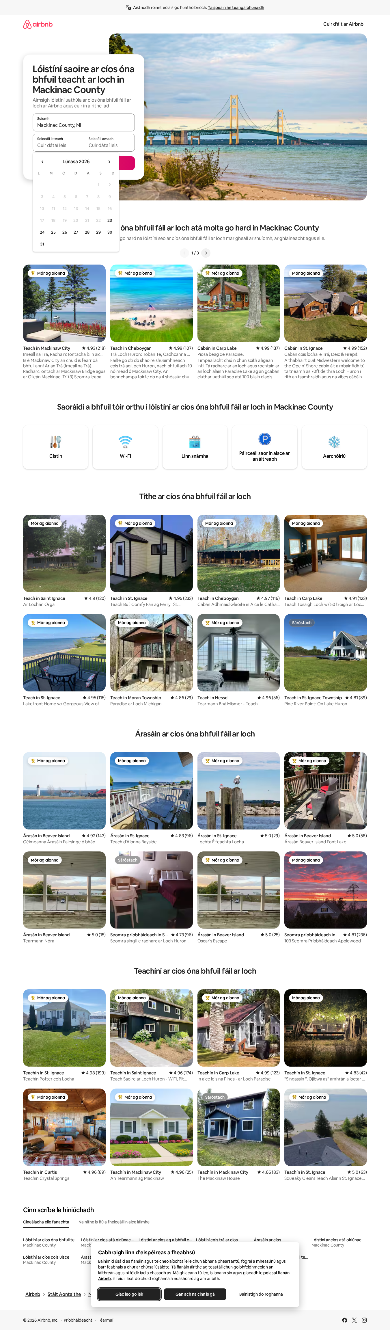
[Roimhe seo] (184, 253)
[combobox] (83, 125)
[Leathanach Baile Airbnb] (38, 24)
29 (98, 232)
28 (87, 232)
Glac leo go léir (129, 1294)
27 (76, 232)
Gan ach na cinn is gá (195, 1294)
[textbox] (58, 145)
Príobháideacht (78, 1320)
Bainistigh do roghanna (261, 1294)
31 (42, 244)
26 (64, 232)
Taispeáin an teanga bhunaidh (236, 7)
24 (42, 232)
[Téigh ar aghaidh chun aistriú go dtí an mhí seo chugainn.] (109, 161)
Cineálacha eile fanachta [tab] (46, 1222)
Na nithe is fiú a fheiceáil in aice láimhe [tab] (114, 1222)
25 (53, 232)
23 (109, 220)
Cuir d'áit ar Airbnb (343, 24)
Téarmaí (105, 1320)
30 (109, 232)
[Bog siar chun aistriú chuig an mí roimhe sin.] (42, 161)
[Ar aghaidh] (205, 253)
